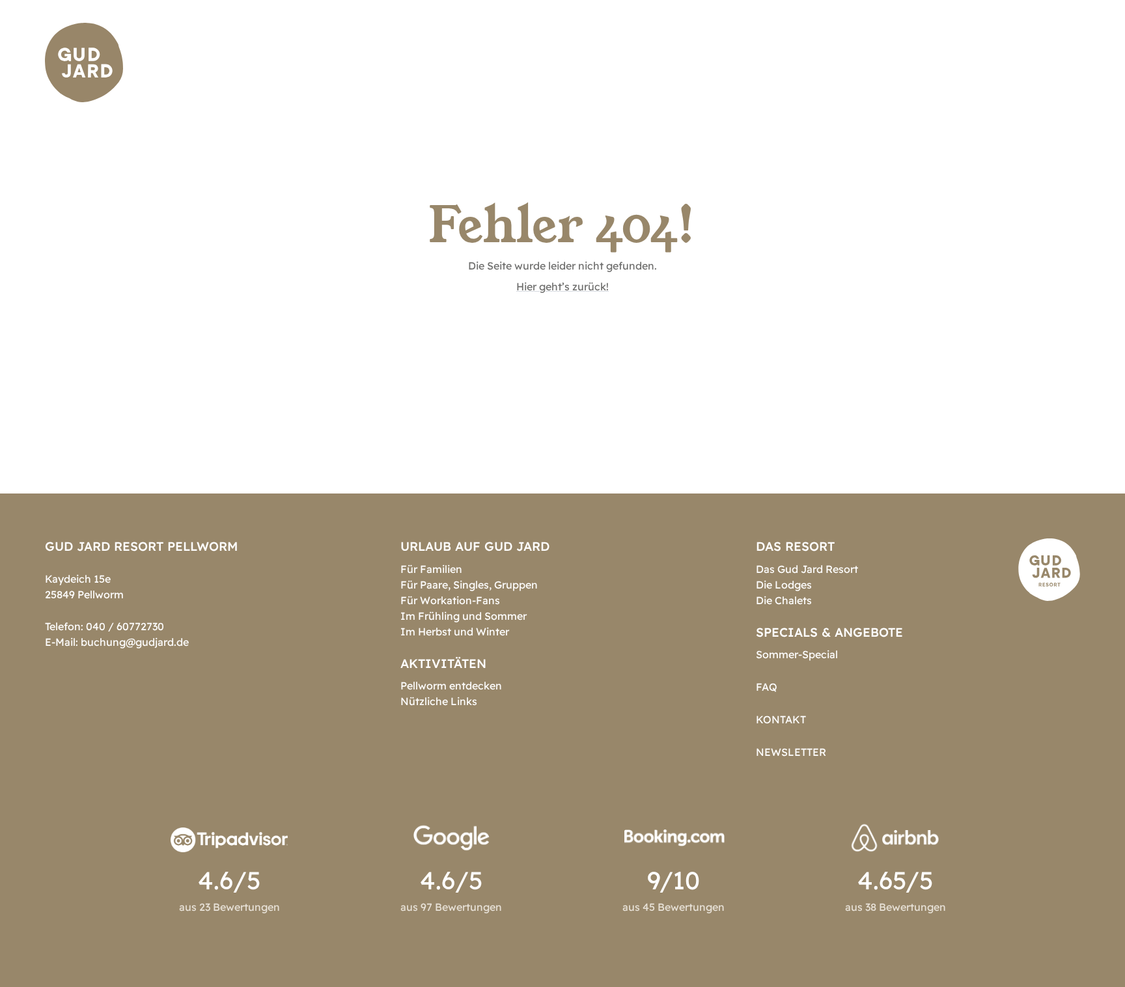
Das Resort (543, 62)
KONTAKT (781, 719)
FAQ (766, 686)
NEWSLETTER (791, 751)
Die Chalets (784, 600)
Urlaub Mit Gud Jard (668, 62)
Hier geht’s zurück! (562, 286)
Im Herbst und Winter (454, 631)
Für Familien (431, 569)
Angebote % (902, 62)
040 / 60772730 (125, 626)
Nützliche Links (438, 701)
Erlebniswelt (801, 62)
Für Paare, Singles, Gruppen (469, 584)
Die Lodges (784, 584)
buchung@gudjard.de (135, 641)
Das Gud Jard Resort (807, 569)
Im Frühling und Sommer (463, 615)
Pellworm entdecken (451, 685)
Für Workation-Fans (450, 600)
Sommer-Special (797, 654)
